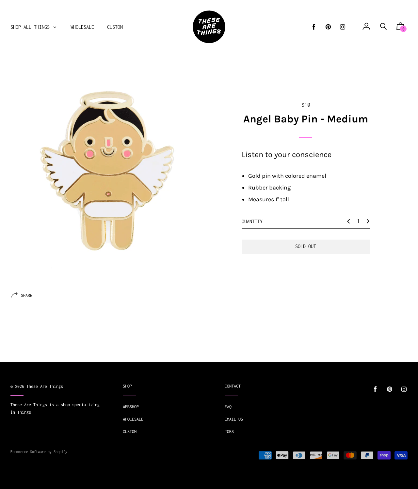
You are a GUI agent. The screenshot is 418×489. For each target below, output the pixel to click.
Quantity (252, 221)
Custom (130, 431)
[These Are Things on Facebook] (313, 27)
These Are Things (44, 386)
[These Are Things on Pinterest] (328, 27)
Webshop (131, 406)
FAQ (228, 406)
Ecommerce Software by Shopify (38, 452)
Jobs (229, 431)
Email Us (234, 419)
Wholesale (133, 419)
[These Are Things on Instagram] (342, 27)
